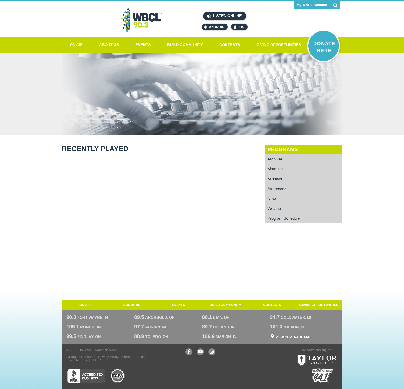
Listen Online (227, 16)
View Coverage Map (293, 337)
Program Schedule (283, 218)
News (272, 198)
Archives (275, 159)
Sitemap (127, 357)
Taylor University (325, 354)
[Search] (335, 5)
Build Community (185, 45)
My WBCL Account (311, 5)
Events (143, 45)
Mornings (275, 169)
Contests (229, 45)
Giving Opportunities (278, 45)
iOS (241, 27)
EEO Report (99, 360)
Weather (274, 208)
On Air (76, 45)
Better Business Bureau (85, 376)
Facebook (188, 354)
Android (216, 27)
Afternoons (276, 189)
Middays (274, 179)
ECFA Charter (118, 376)
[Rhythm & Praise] (322, 375)
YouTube (200, 354)
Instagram (211, 354)
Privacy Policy (108, 357)
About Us (109, 45)
